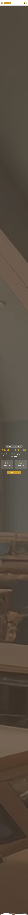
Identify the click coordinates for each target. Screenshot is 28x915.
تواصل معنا (8, 3)
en (13, 3)
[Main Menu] (2, 3)
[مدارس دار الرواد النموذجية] (25, 3)
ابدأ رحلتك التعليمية (13, 472)
